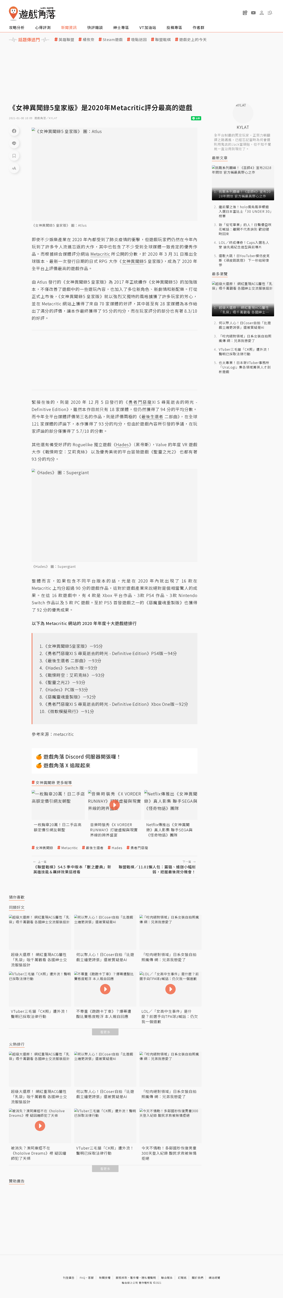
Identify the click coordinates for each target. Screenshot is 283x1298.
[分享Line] (14, 143)
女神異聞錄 (44, 848)
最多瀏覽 (220, 273)
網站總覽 (214, 1278)
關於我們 (197, 1278)
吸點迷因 (139, 39)
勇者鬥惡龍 (139, 848)
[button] (269, 12)
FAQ (82, 1278)
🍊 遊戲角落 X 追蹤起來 (63, 765)
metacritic (63, 734)
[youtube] (253, 12)
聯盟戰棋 (163, 39)
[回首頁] (32, 13)
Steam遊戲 (113, 39)
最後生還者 (95, 848)
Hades (117, 848)
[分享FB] (14, 131)
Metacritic (69, 848)
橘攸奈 (88, 39)
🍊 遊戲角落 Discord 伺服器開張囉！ (78, 756)
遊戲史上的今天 (193, 39)
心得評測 (43, 27)
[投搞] (245, 12)
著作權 (134, 1278)
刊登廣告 (69, 1278)
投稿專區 (174, 27)
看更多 (105, 1032)
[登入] (261, 12)
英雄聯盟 (66, 39)
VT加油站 (147, 27)
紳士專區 (121, 27)
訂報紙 (182, 1278)
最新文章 (220, 157)
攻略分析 (17, 27)
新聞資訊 (69, 27)
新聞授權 (105, 1278)
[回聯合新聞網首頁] (13, 13)
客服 (91, 1278)
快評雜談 (95, 27)
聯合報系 (167, 1278)
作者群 (198, 27)
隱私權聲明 (149, 1278)
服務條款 (121, 1278)
